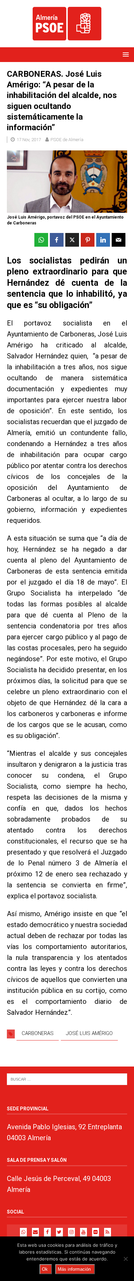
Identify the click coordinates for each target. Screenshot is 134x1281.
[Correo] (35, 1232)
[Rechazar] (125, 1258)
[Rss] (107, 1232)
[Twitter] (59, 1232)
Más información (74, 1269)
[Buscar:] (67, 1079)
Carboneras (38, 1033)
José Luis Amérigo (89, 1033)
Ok (45, 1269)
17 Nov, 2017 (28, 139)
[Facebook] (47, 1232)
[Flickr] (95, 1232)
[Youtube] (83, 1232)
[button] (124, 54)
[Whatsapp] (23, 1232)
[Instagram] (71, 1232)
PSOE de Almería (67, 139)
